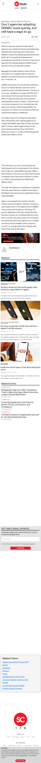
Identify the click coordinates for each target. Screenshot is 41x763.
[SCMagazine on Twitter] (20, 728)
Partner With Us (36, 745)
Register (23, 8)
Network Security (23, 21)
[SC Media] (20, 4)
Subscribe (20, 548)
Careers (28, 736)
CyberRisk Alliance (15, 736)
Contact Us (23, 736)
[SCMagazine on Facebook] (16, 728)
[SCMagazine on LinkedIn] (25, 728)
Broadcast (6, 668)
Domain (5, 683)
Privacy (33, 736)
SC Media (8, 736)
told (21, 126)
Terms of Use (25, 543)
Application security (8, 21)
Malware (4, 364)
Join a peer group (28, 745)
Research (5, 71)
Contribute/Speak (11, 745)
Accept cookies (20, 760)
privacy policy (23, 755)
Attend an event (19, 745)
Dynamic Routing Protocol (12, 689)
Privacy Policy (32, 543)
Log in (17, 8)
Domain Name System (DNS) (13, 686)
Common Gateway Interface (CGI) (15, 680)
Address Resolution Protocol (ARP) (15, 662)
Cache (4, 674)
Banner (5, 665)
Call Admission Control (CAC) (13, 677)
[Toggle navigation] (3, 3)
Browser (5, 671)
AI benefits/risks (8, 284)
